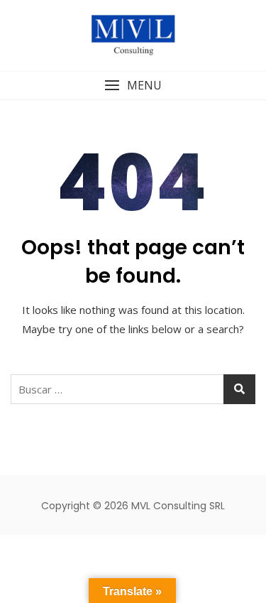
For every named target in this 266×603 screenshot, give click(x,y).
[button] (133, 85)
